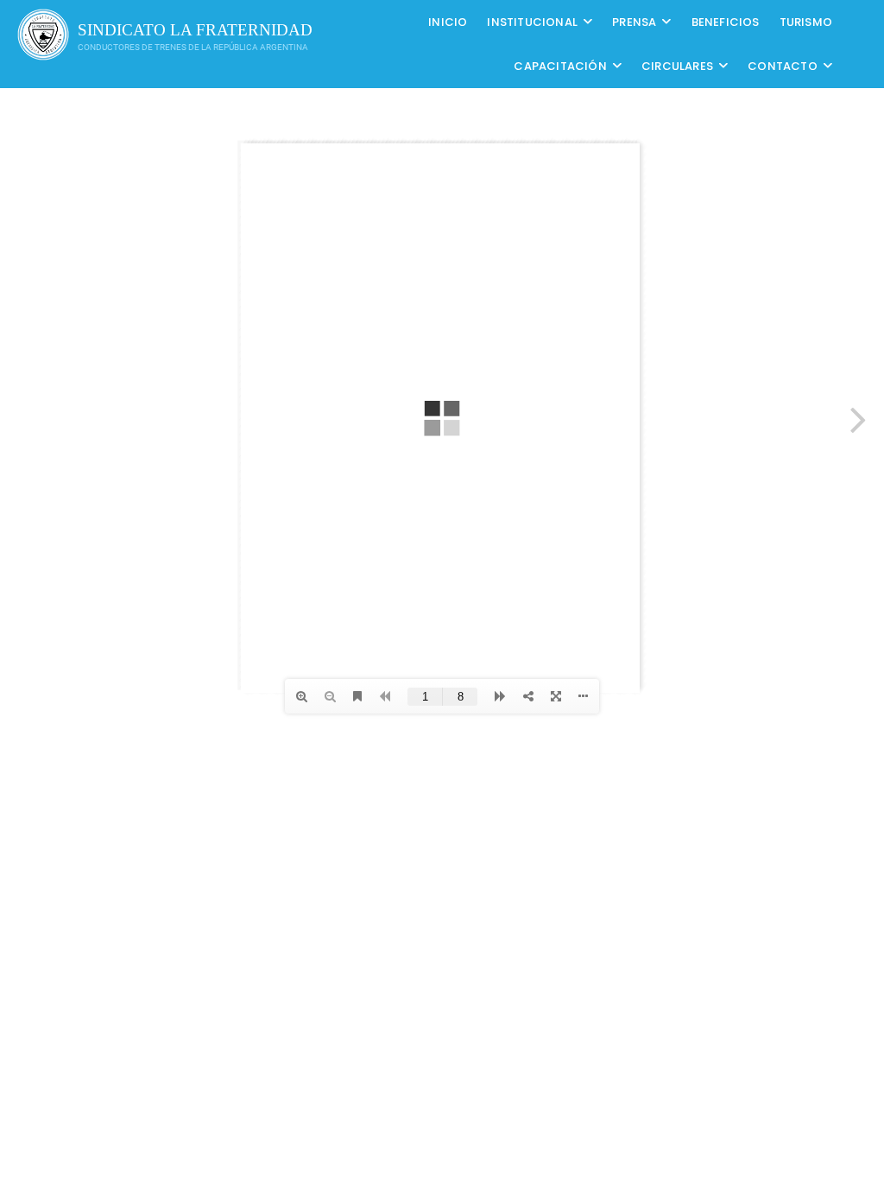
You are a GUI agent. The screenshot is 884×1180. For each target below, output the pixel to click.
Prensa (634, 22)
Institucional (532, 22)
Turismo (806, 22)
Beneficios (725, 22)
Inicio (447, 22)
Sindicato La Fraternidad (195, 30)
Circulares (677, 66)
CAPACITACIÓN (560, 66)
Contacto (783, 66)
